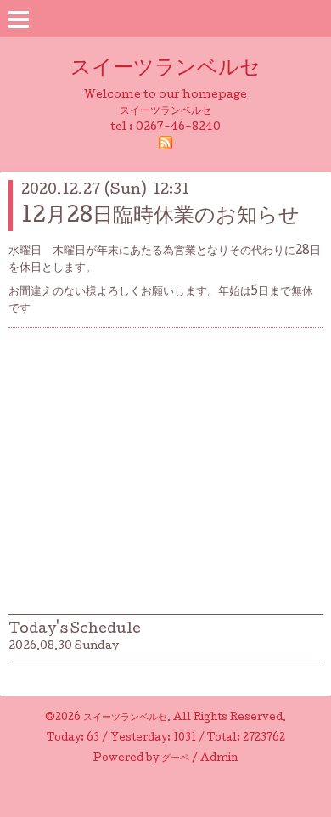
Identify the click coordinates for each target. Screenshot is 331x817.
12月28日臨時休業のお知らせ (160, 217)
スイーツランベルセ (175, 69)
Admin (219, 759)
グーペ (175, 759)
